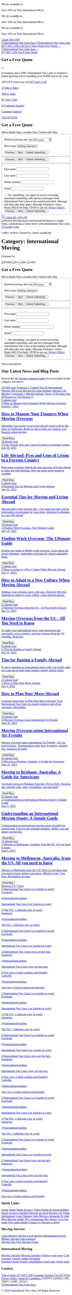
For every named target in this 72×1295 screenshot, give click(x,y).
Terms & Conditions (29, 1278)
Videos (37, 1209)
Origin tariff (62, 1261)
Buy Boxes (51, 1219)
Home (4, 1209)
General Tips (39, 387)
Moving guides (16, 1219)
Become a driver (50, 1222)
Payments (34, 1258)
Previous (10, 152)
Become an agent (39, 1213)
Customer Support (51, 1275)
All (5, 387)
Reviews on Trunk (59, 1213)
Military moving (10, 1238)
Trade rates (49, 1261)
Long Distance (24, 1216)
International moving (54, 1235)
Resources (13, 396)
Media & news (24, 1209)
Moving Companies (13, 393)
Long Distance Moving (51, 390)
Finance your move (52, 1255)
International (8, 1216)
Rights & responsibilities (55, 1209)
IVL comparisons (34, 1219)
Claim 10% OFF (10, 39)
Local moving (34, 1235)
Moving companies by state (54, 1216)
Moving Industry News (40, 393)
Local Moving (25, 390)
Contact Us (34, 1222)
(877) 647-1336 (38, 82)
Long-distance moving (13, 1235)
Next (20, 152)
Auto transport (28, 1238)
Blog (4, 1219)
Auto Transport (19, 387)
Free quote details (18, 1222)
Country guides (20, 1258)
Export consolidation (31, 1261)
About (12, 1209)
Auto (35, 1216)
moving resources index (32, 378)
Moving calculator (31, 1255)
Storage (28, 396)
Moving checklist (10, 1255)
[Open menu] (59, 46)
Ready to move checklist (14, 1213)
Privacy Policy (56, 207)
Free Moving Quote (27, 1242)
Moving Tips (8, 1242)
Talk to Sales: (17, 1275)
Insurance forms (10, 1261)
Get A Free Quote (27, 52)
